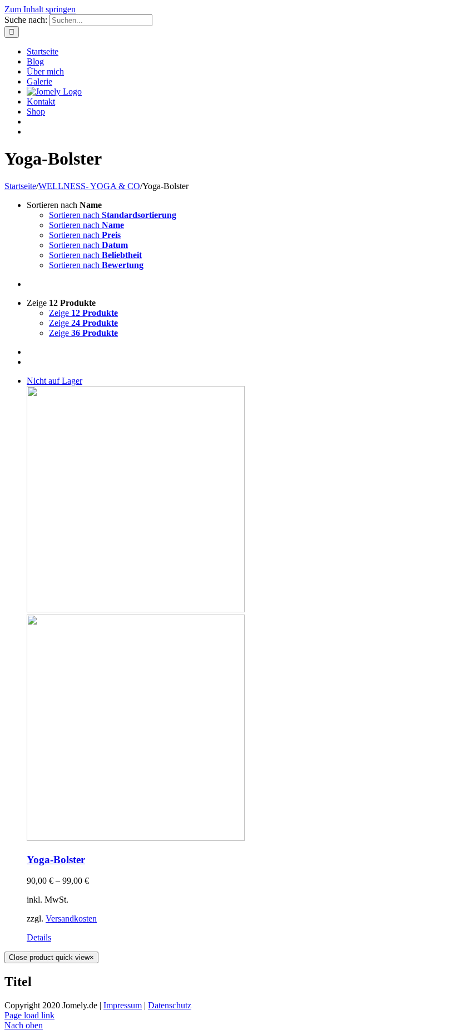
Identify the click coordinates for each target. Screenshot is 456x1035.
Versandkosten (71, 918)
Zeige (83, 313)
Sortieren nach (112, 215)
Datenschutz (169, 1005)
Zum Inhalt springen (40, 9)
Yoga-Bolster (56, 859)
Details (39, 937)
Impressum (122, 1005)
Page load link (29, 1015)
